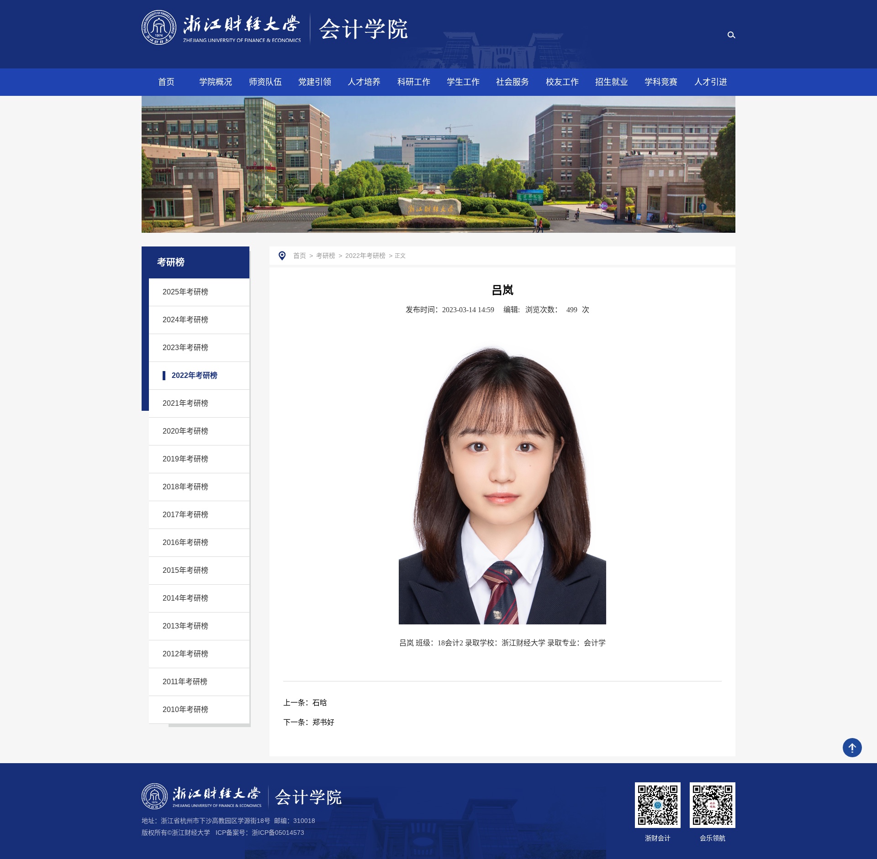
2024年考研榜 (185, 320)
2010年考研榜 (185, 709)
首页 (299, 255)
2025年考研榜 (185, 292)
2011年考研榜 (185, 682)
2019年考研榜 (185, 459)
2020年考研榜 (185, 431)
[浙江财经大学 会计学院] (275, 27)
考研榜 (325, 255)
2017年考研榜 (185, 515)
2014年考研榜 (185, 598)
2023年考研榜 (185, 347)
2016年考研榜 (185, 542)
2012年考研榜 (185, 654)
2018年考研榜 (185, 487)
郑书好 (308, 722)
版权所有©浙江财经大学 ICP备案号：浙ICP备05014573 (223, 832)
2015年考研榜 (185, 570)
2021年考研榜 (185, 403)
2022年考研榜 (194, 375)
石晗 (305, 703)
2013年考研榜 (185, 626)
